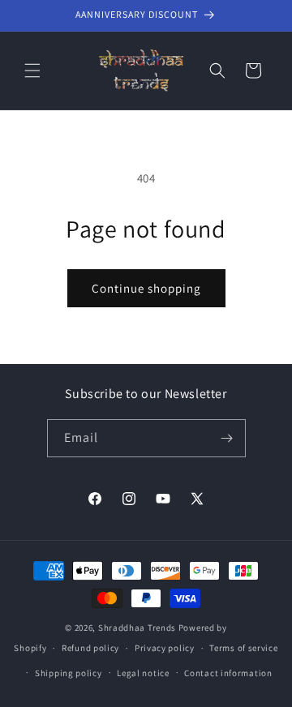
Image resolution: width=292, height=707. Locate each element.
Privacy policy (165, 647)
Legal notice (143, 673)
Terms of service (243, 647)
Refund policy (90, 647)
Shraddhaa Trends (137, 627)
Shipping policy (68, 673)
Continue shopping (146, 288)
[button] (32, 70)
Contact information (228, 673)
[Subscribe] (227, 438)
